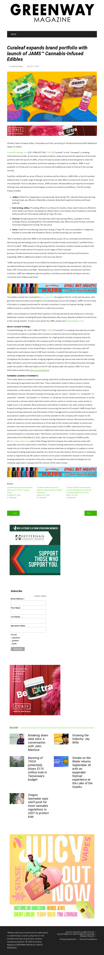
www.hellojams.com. (75, 321)
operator (16, 638)
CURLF (49, 152)
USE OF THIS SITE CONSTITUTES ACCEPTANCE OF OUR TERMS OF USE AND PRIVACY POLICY (75, 934)
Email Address (18, 599)
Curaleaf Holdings (16, 66)
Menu (13, 34)
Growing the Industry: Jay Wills (81, 739)
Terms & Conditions (88, 939)
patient (15, 641)
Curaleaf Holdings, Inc (17, 152)
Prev (15, 513)
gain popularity (47, 297)
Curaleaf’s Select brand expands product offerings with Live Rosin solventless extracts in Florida (78, 490)
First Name (15, 608)
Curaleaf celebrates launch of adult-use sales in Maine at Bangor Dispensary (50, 490)
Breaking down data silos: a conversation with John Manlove (38, 743)
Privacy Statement (68, 939)
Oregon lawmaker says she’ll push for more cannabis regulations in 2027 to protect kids (38, 806)
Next (89, 513)
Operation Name (18, 626)
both (14, 644)
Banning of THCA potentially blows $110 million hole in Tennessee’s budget (37, 768)
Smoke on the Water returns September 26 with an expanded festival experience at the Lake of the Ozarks (82, 772)
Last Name (15, 617)
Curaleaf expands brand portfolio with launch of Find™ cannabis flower (19, 490)
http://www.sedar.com (19, 441)
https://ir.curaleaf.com (39, 370)
